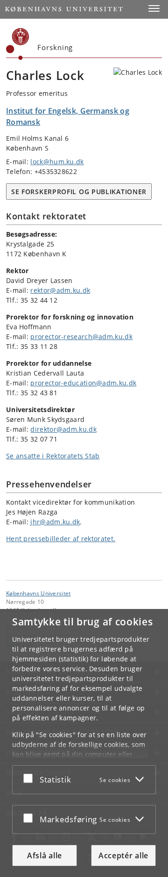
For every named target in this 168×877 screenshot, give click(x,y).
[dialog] (84, 743)
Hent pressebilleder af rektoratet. (60, 538)
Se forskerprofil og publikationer (79, 191)
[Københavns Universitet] (17, 44)
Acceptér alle (123, 855)
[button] (154, 8)
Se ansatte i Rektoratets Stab (53, 455)
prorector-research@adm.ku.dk (81, 336)
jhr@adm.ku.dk (55, 521)
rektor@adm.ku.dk (60, 290)
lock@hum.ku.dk (57, 161)
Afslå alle (44, 855)
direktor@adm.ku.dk (63, 429)
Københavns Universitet (38, 593)
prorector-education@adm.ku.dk (83, 382)
